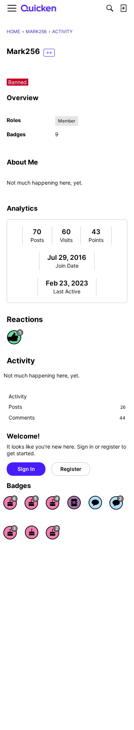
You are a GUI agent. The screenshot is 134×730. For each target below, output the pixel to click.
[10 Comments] (116, 502)
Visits (66, 240)
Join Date (67, 265)
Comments (67, 417)
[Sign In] (123, 8)
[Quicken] (39, 8)
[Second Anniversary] (53, 532)
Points (96, 240)
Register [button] (71, 469)
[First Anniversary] (32, 532)
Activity (18, 396)
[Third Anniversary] (10, 532)
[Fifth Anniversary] (32, 502)
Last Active (66, 291)
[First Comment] (95, 502)
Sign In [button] (26, 469)
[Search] (110, 8)
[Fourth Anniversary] (53, 502)
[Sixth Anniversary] (10, 502)
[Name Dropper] (74, 502)
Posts (37, 240)
